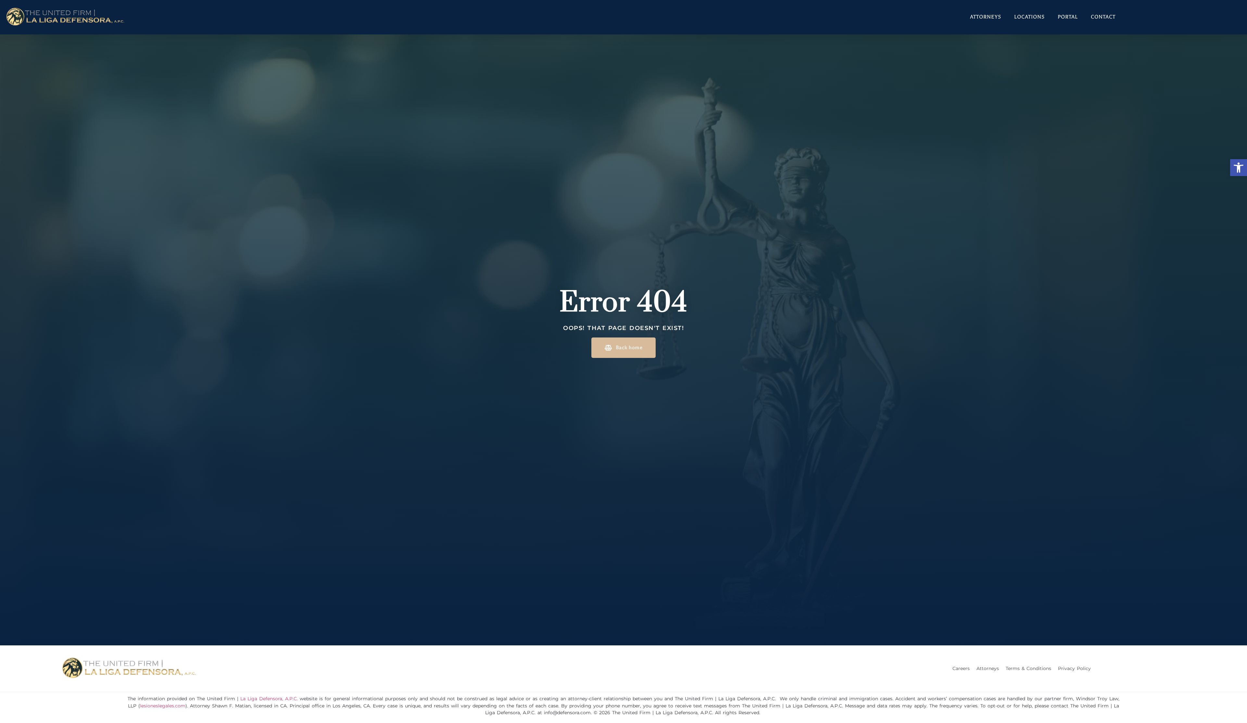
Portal (1068, 17)
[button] (1238, 167)
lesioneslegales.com (162, 706)
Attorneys (985, 17)
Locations (1029, 17)
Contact (1103, 17)
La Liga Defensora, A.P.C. (269, 699)
